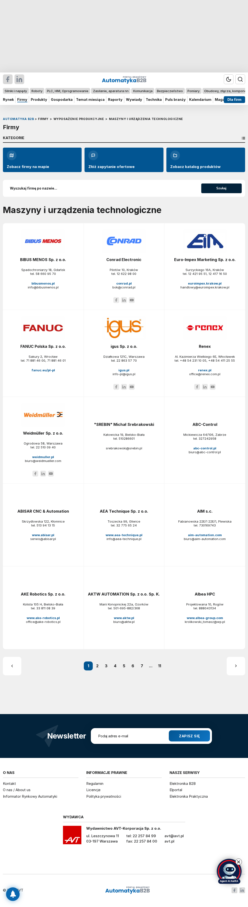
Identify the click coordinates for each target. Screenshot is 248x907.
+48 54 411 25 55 (221, 360)
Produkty (39, 99)
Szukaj (221, 188)
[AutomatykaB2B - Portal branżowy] (127, 890)
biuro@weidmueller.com (43, 461)
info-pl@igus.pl (124, 374)
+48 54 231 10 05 (193, 360)
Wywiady (134, 99)
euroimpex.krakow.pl (205, 283)
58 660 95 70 (46, 274)
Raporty (115, 99)
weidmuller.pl (43, 457)
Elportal (176, 790)
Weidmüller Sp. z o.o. (43, 433)
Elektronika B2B (183, 783)
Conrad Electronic (123, 259)
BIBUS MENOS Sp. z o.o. (43, 259)
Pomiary (193, 91)
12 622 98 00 (126, 274)
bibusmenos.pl (43, 283)
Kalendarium (200, 99)
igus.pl (123, 370)
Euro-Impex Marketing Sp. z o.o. (205, 259)
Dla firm (234, 99)
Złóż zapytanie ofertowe (111, 166)
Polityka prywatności (103, 796)
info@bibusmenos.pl (43, 287)
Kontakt (9, 783)
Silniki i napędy (16, 91)
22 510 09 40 (46, 447)
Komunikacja (143, 91)
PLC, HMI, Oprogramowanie (67, 91)
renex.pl (204, 370)
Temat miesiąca (90, 99)
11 (159, 665)
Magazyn (223, 99)
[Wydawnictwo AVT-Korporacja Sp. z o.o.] (72, 837)
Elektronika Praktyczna (189, 796)
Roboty (36, 91)
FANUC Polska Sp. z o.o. (43, 346)
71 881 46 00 (35, 360)
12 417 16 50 (218, 274)
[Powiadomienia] (13, 894)
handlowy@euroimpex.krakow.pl (204, 287)
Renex (205, 346)
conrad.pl (124, 283)
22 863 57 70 (126, 360)
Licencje (93, 790)
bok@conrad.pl (123, 287)
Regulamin (94, 783)
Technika (154, 99)
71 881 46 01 (56, 360)
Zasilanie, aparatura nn (111, 91)
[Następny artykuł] (236, 666)
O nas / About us (17, 790)
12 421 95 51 (197, 274)
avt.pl (169, 841)
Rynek (8, 99)
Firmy (22, 99)
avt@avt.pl (174, 836)
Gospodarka (62, 99)
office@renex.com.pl (204, 374)
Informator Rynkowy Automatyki (30, 796)
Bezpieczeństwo (170, 91)
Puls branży (175, 99)
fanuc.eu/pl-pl (43, 370)
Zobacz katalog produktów (195, 166)
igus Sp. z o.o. (124, 346)
